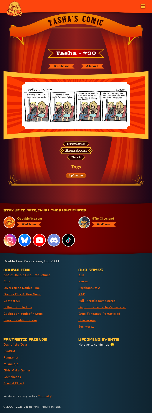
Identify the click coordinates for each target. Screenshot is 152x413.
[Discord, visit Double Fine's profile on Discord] (53, 240)
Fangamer (11, 357)
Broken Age (87, 320)
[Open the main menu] (142, 6)
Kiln (81, 275)
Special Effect (14, 383)
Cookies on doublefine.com (23, 313)
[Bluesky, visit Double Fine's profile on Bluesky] (24, 240)
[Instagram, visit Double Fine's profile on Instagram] (10, 240)
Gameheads (12, 377)
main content (93, 204)
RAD (81, 294)
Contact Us (12, 301)
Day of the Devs (15, 344)
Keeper (83, 281)
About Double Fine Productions (27, 275)
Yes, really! (45, 395)
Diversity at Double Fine (22, 288)
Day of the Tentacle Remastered (102, 307)
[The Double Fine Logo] (14, 8)
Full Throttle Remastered (96, 301)
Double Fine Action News (22, 294)
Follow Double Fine (18, 307)
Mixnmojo (11, 364)
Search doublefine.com (20, 320)
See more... (86, 326)
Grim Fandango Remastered (99, 313)
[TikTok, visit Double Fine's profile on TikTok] (68, 240)
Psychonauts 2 (89, 288)
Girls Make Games (17, 370)
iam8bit (9, 351)
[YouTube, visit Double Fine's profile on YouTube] (39, 240)
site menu (72, 204)
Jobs (7, 281)
